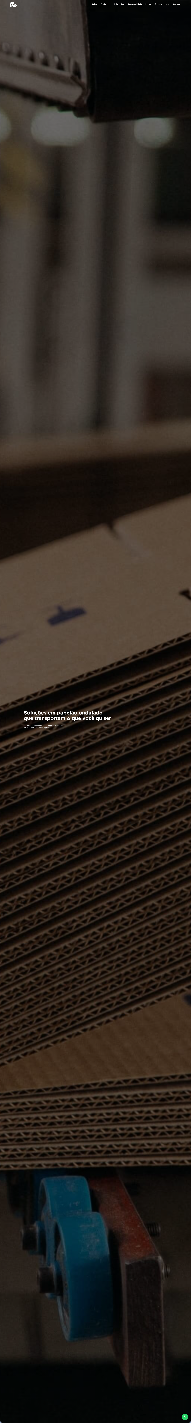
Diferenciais (119, 4)
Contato (176, 4)
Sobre (94, 4)
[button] (105, 4)
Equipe (148, 4)
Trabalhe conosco (162, 4)
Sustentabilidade (135, 4)
